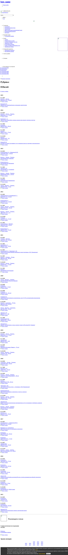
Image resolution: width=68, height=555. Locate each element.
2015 (38, 544)
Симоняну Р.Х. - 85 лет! (6, 293)
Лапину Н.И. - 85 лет (5, 472)
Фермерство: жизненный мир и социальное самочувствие (14, 105)
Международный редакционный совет (13, 30)
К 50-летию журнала (9, 44)
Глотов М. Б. (11, 427)
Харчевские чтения (9, 46)
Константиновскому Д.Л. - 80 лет (8, 451)
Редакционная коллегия (10, 31)
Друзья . (7, 99)
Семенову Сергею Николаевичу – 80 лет (10, 375)
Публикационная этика (10, 27)
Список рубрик (6, 53)
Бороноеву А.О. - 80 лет (6, 424)
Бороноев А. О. (4, 427)
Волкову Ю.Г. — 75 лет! (6, 264)
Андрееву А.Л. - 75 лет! (6, 218)
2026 (34, 541)
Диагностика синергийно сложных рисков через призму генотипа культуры (18, 120)
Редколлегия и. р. (4, 162)
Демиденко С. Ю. (13, 251)
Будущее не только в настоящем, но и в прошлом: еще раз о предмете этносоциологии (20, 143)
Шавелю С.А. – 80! (5, 314)
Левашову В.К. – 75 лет (6, 186)
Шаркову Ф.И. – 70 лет (6, 246)
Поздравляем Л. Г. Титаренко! (7, 169)
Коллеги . (3, 99)
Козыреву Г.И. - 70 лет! (6, 414)
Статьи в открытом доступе (11, 42)
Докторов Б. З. (4, 323)
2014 (42, 544)
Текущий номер (6, 34)
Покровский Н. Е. (5, 251)
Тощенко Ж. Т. (4, 340)
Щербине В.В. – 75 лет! (6, 230)
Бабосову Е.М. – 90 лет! (6, 258)
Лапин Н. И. (3, 476)
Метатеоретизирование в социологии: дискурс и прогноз (14, 391)
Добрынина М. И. (14, 152)
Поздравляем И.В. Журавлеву (7, 163)
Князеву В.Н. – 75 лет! (6, 286)
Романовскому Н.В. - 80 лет (7, 382)
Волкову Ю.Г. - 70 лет (5, 483)
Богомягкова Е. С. (13, 195)
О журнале (5, 25)
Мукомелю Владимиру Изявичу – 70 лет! (10, 347)
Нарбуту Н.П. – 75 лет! (6, 132)
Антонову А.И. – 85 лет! (6, 240)
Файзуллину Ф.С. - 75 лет (6, 438)
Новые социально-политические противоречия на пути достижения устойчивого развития (21, 402)
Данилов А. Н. (4, 168)
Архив (4, 38)
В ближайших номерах (6, 532)
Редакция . (3, 125)
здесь (36, 549)
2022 (30, 543)
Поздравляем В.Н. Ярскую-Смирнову (9, 280)
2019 (42, 543)
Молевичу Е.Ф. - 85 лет (6, 466)
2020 (38, 543)
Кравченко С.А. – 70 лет (6, 335)
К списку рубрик (4, 91)
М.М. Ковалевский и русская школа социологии (11, 428)
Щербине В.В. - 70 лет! (6, 444)
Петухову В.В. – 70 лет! (6, 309)
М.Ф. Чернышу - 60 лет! (6, 505)
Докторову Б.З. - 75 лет (6, 461)
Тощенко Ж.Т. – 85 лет (6, 320)
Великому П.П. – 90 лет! (6, 100)
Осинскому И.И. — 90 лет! (7, 153)
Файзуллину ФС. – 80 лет (6, 207)
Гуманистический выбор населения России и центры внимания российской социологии (21, 477)
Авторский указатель (8, 49)
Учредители (7, 29)
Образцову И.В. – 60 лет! (6, 225)
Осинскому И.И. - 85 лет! (6, 363)
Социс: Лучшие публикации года (12, 45)
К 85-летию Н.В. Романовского (8, 180)
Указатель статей (8, 43)
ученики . (12, 449)
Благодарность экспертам (9, 66)
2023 (26, 543)
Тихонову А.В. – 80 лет (6, 353)
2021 (34, 543)
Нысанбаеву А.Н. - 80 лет (6, 433)
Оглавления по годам (9, 40)
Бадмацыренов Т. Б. (5, 152)
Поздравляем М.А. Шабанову (7, 407)
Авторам (5, 58)
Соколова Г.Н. (4, 499)
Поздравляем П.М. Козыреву (7, 270)
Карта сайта (6, 5)
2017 (30, 544)
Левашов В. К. (4, 401)
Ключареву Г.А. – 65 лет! (6, 201)
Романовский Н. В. (5, 318)
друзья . (7, 449)
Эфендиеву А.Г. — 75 (5, 212)
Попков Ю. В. (4, 142)
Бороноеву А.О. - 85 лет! (6, 196)
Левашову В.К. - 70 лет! (6, 398)
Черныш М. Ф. (4, 509)
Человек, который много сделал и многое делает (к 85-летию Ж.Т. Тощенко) (18, 325)
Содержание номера (9, 36)
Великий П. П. (4, 103)
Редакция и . (3, 432)
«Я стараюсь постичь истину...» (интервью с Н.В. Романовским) (15, 386)
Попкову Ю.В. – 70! (5, 138)
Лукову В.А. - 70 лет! (5, 369)
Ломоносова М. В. (5, 195)
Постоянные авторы (9, 51)
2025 (38, 541)
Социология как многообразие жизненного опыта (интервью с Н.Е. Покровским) (19, 252)
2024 (42, 541)
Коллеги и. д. (4, 412)
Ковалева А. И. (4, 368)
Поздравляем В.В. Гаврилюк (7, 158)
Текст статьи (5, 101)
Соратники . (8, 302)
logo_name (5, 2)
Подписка (7, 32)
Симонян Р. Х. (4, 296)
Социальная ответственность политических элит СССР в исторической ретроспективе (20, 298)
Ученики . (12, 114)
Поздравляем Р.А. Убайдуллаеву (8, 489)
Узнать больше (42, 553)
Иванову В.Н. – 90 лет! (6, 126)
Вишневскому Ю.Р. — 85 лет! (7, 174)
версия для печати (6, 78)
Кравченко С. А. (4, 118)
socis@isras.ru (5, 12)
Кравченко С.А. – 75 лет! (6, 115)
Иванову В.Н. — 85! (5, 341)
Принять (48, 553)
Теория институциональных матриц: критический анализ (14, 510)
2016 (34, 544)
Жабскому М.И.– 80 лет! (6, 304)
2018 (26, 544)
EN (4, 18)
